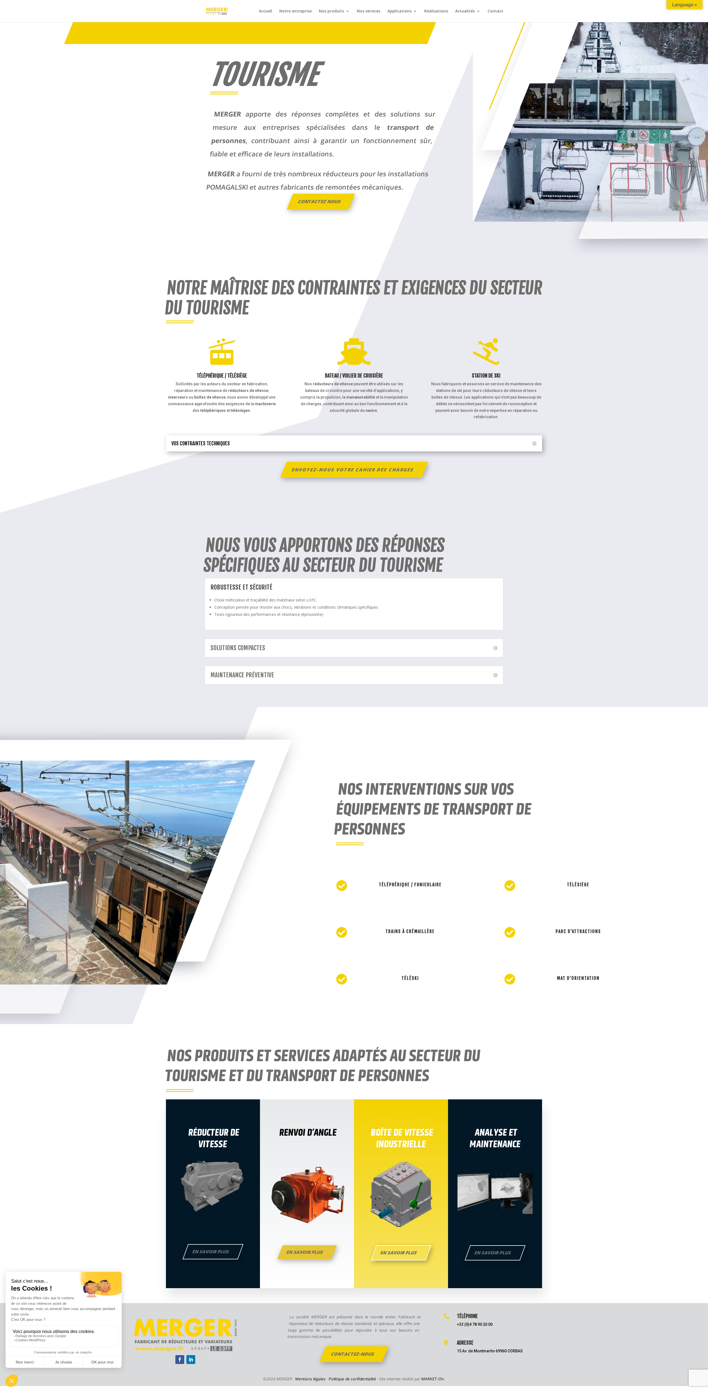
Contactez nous (319, 201)
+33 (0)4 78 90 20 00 (475, 1324)
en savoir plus (492, 1253)
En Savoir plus (398, 1253)
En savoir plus (210, 1252)
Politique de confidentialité (352, 1378)
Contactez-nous (353, 1354)
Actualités (465, 11)
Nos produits (331, 11)
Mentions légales (310, 1378)
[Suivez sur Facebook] (179, 1359)
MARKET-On (432, 1378)
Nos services (368, 11)
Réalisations (436, 11)
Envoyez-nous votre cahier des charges (352, 470)
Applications (399, 11)
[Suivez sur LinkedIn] (190, 1359)
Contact (495, 11)
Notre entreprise (295, 11)
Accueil (265, 11)
